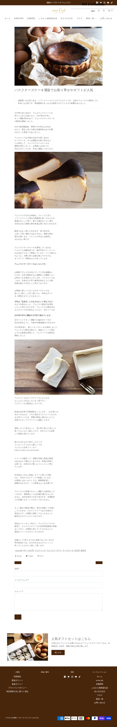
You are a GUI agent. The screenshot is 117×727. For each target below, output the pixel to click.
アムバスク (51, 550)
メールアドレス (22, 580)
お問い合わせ (99, 702)
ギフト (59, 550)
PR (24, 550)
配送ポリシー (17, 680)
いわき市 (30, 550)
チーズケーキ (68, 550)
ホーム (8, 18)
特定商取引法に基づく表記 (17, 691)
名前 (17, 568)
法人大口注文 (67, 18)
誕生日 (83, 550)
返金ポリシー (17, 684)
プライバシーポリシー (17, 688)
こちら (35, 403)
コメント (19, 591)
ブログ (99, 695)
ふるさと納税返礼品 (48, 18)
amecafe (19, 18)
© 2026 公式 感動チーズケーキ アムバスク (18, 718)
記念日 (77, 550)
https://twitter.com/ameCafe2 (27, 450)
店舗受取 (31, 18)
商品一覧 (99, 699)
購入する (58, 652)
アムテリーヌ (40, 550)
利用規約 (17, 676)
